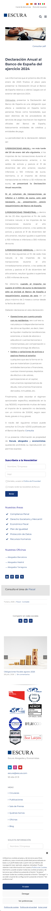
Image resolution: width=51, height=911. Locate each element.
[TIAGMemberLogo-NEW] (17, 708)
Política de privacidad (28, 907)
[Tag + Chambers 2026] (34, 688)
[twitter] (22, 577)
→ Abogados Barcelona (16, 557)
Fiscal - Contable (22, 602)
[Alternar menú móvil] (45, 16)
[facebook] (17, 577)
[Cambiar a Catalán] (31, 4)
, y (27, 441)
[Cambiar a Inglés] (35, 4)
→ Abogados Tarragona (16, 567)
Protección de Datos (21, 534)
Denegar (25, 894)
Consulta (29, 430)
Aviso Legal (42, 907)
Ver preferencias (26, 901)
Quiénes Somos (17, 813)
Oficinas (13, 819)
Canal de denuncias (23, 7)
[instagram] (12, 577)
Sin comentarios (23, 674)
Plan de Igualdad (19, 529)
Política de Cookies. (39, 867)
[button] (47, 853)
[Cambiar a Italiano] (43, 4)
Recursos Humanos (20, 539)
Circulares (14, 793)
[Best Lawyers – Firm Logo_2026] (33, 736)
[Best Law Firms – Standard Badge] (15, 731)
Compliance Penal (19, 514)
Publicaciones (16, 799)
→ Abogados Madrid (14, 562)
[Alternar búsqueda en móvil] (40, 16)
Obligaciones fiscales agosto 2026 (19, 672)
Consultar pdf (39, 46)
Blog (11, 826)
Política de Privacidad (32, 481)
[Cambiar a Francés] (39, 4)
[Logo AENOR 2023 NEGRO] (35, 705)
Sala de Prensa (16, 806)
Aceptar (25, 886)
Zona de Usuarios (39, 7)
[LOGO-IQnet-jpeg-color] (15, 718)
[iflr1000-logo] (33, 722)
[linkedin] (7, 577)
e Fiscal (20, 589)
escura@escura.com (17, 773)
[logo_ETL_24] (17, 692)
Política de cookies (11, 907)
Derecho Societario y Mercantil (26, 519)
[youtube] (20, 767)
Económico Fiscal (19, 524)
